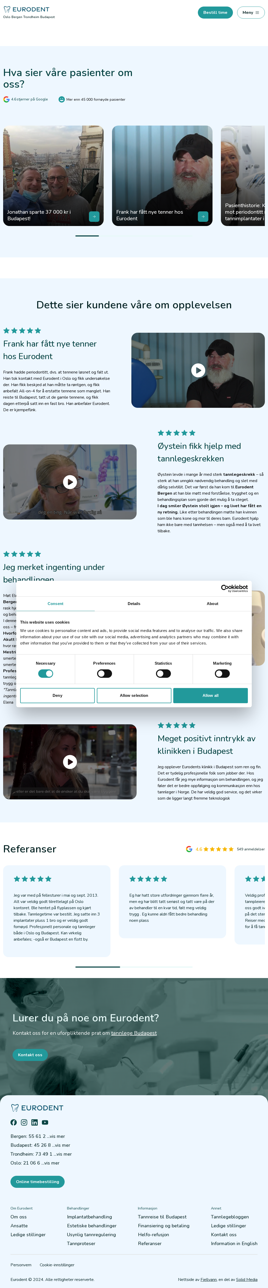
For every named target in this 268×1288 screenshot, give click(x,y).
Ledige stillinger (28, 1234)
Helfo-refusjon (153, 1234)
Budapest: (40, 1145)
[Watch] (198, 370)
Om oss (18, 1217)
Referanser (149, 1243)
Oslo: (34, 1163)
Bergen (17, 17)
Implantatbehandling (89, 1217)
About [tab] (212, 603)
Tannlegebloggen (230, 1217)
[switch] (104, 673)
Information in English (234, 1243)
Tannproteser (81, 1243)
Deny (57, 695)
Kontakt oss (224, 1234)
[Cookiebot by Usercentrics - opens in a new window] (225, 588)
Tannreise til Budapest (162, 1217)
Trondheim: (41, 1154)
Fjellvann (208, 1280)
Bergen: (37, 1136)
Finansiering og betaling (163, 1226)
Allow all (211, 695)
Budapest (47, 17)
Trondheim (31, 17)
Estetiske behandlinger (91, 1226)
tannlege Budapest (134, 1033)
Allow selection (134, 695)
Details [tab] (134, 603)
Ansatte (19, 1226)
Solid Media (247, 1280)
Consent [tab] (55, 603)
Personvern (20, 1265)
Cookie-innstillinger (57, 1265)
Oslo (6, 17)
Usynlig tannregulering (91, 1234)
